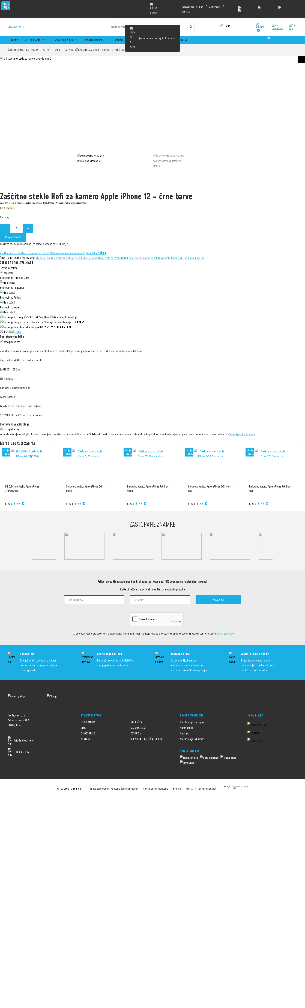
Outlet (185, 40)
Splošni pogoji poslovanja (242, 434)
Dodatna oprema (64, 40)
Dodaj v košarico (12, 237)
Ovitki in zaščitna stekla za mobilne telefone (87, 50)
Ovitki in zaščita (34, 40)
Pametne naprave (94, 40)
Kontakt (186, 12)
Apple (167, 258)
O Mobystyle (215, 7)
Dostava (184, 734)
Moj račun (136, 722)
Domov (14, 40)
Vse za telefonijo (51, 50)
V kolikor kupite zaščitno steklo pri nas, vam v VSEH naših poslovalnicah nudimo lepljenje (53, 253)
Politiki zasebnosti (226, 634)
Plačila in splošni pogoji (192, 722)
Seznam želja (137, 728)
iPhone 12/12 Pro (179, 258)
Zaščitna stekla (137, 258)
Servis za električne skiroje (146, 739)
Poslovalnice (188, 7)
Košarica (135, 734)
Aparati (119, 40)
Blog (201, 7)
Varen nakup (186, 728)
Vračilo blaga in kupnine (192, 739)
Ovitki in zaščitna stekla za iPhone (102, 258)
